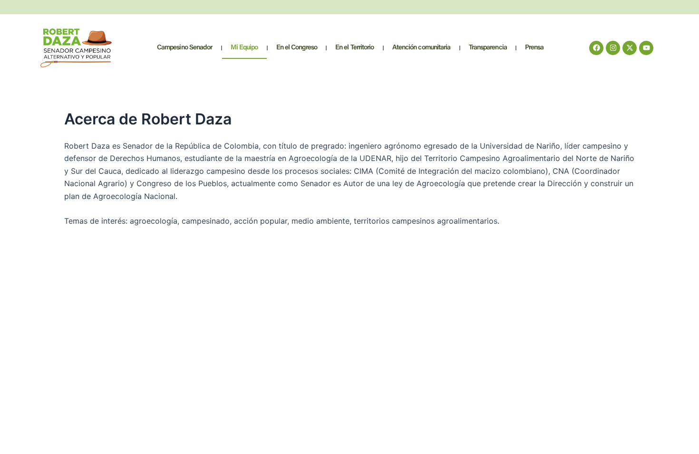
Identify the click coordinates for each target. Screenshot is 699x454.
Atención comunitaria (421, 47)
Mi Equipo (244, 47)
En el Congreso (296, 47)
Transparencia (488, 47)
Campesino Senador (185, 47)
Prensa (534, 47)
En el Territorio (354, 47)
